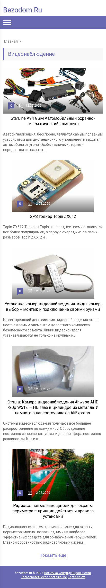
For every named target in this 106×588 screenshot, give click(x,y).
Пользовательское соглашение (44, 577)
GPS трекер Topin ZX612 (53, 216)
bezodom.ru (22, 10)
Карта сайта (76, 577)
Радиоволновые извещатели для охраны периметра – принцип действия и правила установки (53, 511)
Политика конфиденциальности (67, 573)
